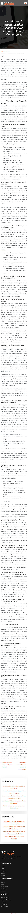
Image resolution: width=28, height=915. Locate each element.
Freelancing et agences (6, 51)
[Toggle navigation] (25, 3)
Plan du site (14, 914)
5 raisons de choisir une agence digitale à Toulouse (7, 765)
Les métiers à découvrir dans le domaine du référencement (21, 766)
